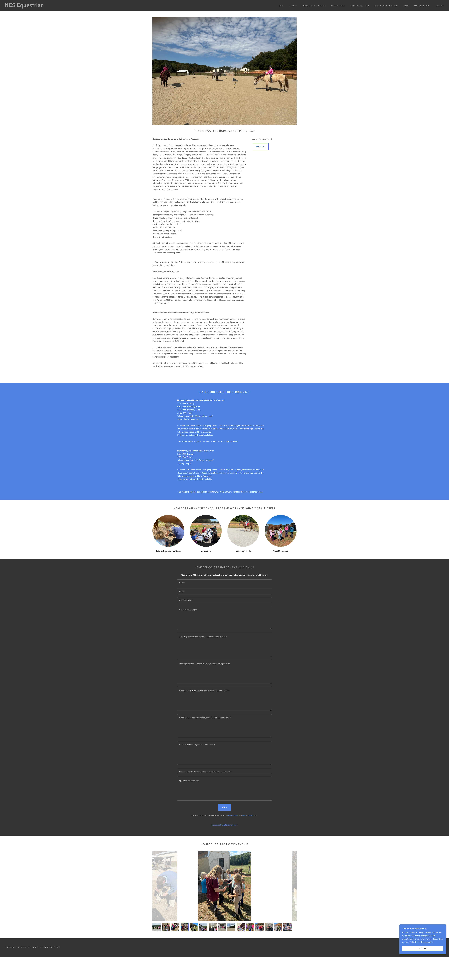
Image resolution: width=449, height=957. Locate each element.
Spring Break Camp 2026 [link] (386, 5)
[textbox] (224, 582)
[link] (69, 6)
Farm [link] (406, 5)
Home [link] (281, 5)
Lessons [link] (294, 5)
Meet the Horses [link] (422, 5)
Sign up (260, 146)
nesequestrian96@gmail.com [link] (224, 824)
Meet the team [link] (338, 5)
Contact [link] (440, 5)
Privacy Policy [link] (233, 815)
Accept (422, 949)
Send (224, 807)
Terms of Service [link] (247, 815)
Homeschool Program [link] (314, 5)
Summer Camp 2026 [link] (360, 5)
